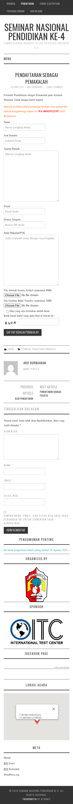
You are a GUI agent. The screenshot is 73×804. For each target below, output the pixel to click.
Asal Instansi (10, 135)
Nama (7, 122)
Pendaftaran (27, 3)
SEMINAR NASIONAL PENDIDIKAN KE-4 (36, 31)
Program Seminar (16, 11)
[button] (37, 725)
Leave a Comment (55, 87)
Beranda (11, 3)
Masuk (7, 757)
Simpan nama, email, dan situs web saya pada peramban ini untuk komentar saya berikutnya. (36, 519)
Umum (11, 349)
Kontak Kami (36, 11)
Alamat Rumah (12, 148)
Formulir (26, 349)
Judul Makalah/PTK (14, 233)
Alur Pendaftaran (24, 398)
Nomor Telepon (12, 219)
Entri (9, 763)
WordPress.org (11, 774)
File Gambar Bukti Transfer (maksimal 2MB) (28, 300)
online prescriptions (61, 667)
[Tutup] (53, 708)
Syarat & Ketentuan (50, 3)
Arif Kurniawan (34, 87)
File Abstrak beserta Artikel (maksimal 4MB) (28, 290)
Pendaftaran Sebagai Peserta (50, 393)
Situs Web (11, 496)
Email (7, 206)
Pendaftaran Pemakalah (43, 349)
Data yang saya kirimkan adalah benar (29, 311)
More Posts (31, 369)
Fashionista (30, 799)
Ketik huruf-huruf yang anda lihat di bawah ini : (29, 315)
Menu (7, 58)
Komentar (10, 431)
